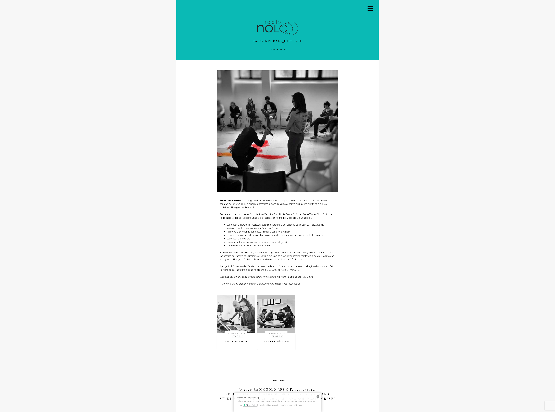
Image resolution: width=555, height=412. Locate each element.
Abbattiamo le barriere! (276, 341)
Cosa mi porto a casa (236, 341)
